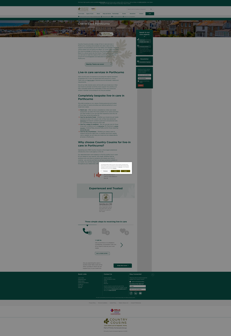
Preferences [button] (114, 168)
